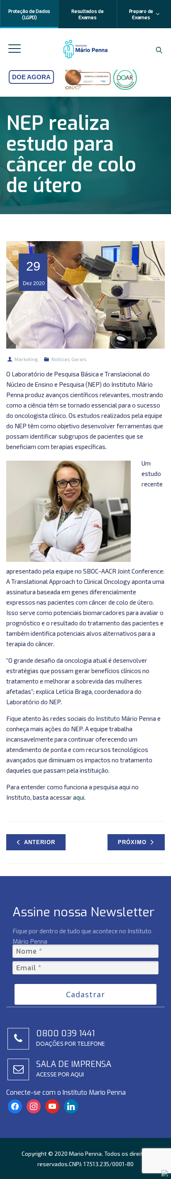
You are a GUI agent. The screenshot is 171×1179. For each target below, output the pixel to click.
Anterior (39, 842)
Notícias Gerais (69, 359)
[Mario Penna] (86, 49)
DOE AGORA (31, 77)
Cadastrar (85, 994)
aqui (78, 797)
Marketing (26, 359)
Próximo (132, 842)
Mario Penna (85, 1153)
